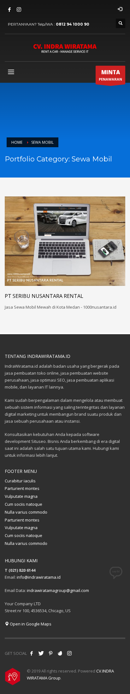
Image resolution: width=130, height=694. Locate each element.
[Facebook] (9, 9)
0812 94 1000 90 (72, 24)
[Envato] (60, 653)
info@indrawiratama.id (39, 577)
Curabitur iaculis (20, 481)
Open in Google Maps (30, 624)
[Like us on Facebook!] (31, 653)
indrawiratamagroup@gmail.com (58, 590)
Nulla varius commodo (26, 512)
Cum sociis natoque (23, 504)
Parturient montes (22, 488)
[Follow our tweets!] (41, 653)
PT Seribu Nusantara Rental (44, 296)
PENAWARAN (110, 75)
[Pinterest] (50, 653)
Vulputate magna (21, 496)
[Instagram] (19, 9)
